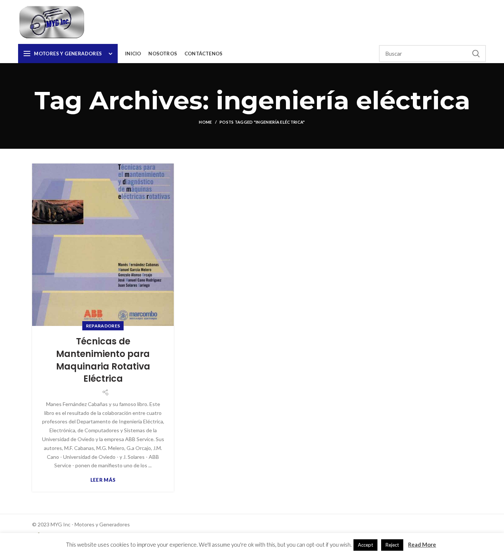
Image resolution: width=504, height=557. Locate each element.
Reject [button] (392, 545)
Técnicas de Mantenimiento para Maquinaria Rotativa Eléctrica (103, 360)
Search (476, 53)
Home (205, 122)
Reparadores (103, 326)
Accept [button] (365, 545)
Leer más (102, 480)
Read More (422, 544)
